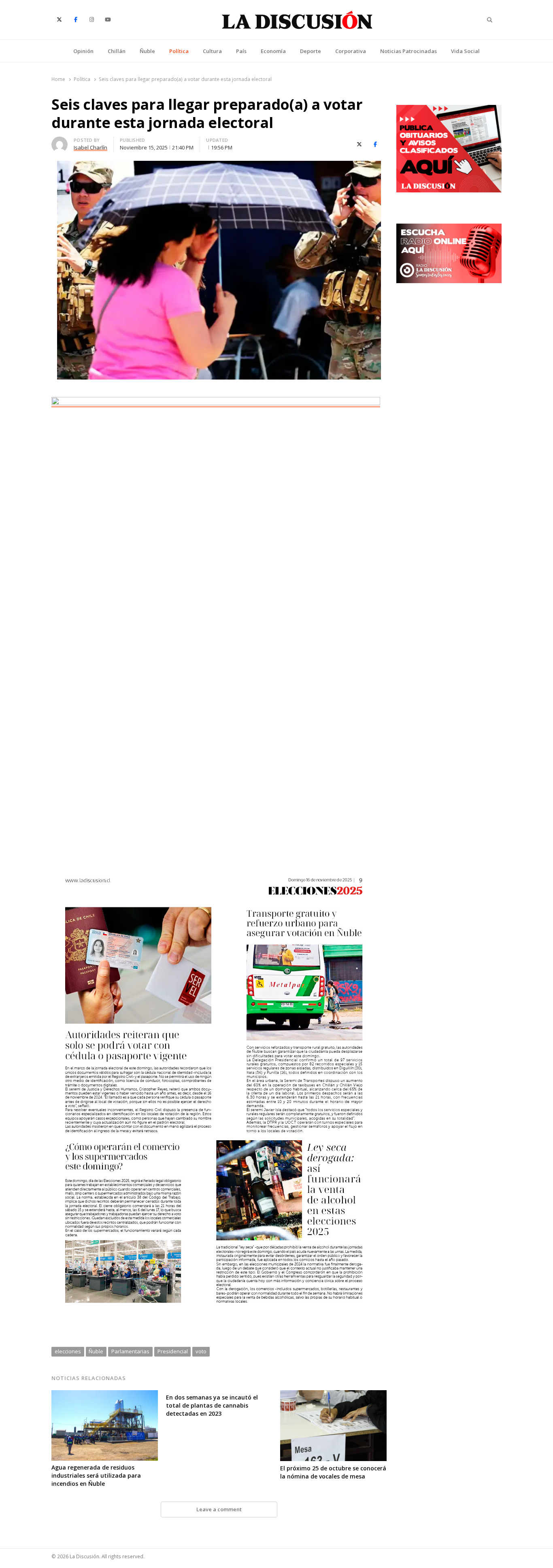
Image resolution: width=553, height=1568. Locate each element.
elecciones (68, 1351)
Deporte (310, 51)
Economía (273, 51)
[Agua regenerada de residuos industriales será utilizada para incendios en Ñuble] (104, 1395)
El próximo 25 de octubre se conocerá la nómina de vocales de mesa (333, 1472)
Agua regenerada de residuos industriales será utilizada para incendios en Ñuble (96, 1475)
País (241, 51)
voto (201, 1351)
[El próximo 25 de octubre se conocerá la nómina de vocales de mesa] (333, 1395)
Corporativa (350, 51)
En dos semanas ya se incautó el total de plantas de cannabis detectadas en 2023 (212, 1405)
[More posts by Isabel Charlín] (59, 141)
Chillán (116, 51)
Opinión (83, 51)
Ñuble (147, 51)
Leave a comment (219, 1509)
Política (179, 51)
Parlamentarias (130, 1351)
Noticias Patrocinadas (408, 51)
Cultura (212, 51)
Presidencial (172, 1351)
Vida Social (465, 51)
